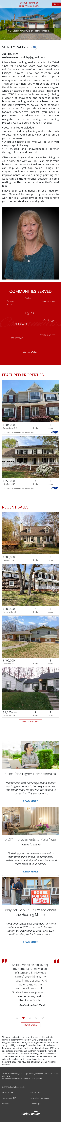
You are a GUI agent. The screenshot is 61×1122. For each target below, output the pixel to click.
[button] (34, 47)
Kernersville (21, 323)
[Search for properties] (9, 30)
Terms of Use (7, 1092)
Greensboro (48, 301)
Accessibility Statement (39, 1098)
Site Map (5, 1103)
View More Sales (30, 721)
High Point (30, 313)
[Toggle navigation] (3, 4)
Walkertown (17, 337)
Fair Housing (7, 1098)
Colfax (28, 298)
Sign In (56, 4)
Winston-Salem (47, 335)
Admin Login (35, 1103)
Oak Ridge (48, 320)
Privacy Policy (35, 1092)
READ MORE (30, 1024)
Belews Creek (10, 303)
